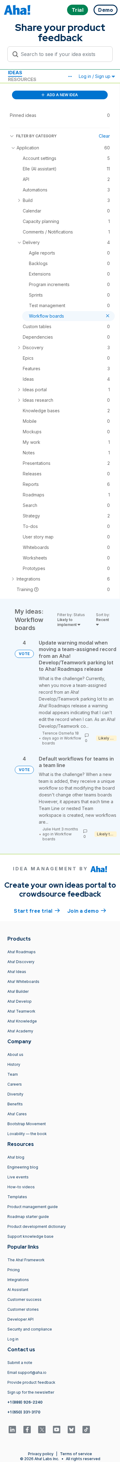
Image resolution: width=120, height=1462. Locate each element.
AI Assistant (17, 1289)
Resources (22, 79)
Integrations (18, 1279)
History (13, 1064)
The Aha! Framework (26, 1260)
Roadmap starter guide (28, 1216)
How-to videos (21, 1187)
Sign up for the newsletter (30, 1392)
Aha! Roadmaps (21, 952)
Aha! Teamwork (21, 1011)
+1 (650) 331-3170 (23, 1412)
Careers (14, 1084)
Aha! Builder (18, 991)
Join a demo (86, 911)
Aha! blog (15, 1157)
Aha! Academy (20, 1031)
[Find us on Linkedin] (12, 1429)
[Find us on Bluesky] (71, 1429)
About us (15, 1054)
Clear (104, 136)
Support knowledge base (30, 1236)
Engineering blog (22, 1167)
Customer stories (23, 1309)
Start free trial (37, 911)
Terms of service (76, 1453)
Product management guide (32, 1206)
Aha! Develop (19, 1001)
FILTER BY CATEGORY (36, 136)
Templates (17, 1196)
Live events (18, 1177)
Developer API (20, 1319)
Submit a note (19, 1362)
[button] (70, 76)
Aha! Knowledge (22, 1021)
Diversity (15, 1094)
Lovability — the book (27, 1133)
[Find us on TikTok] (86, 1429)
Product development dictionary (36, 1226)
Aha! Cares (17, 1114)
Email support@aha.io (26, 1372)
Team (12, 1074)
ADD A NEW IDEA (62, 94)
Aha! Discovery (20, 961)
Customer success (24, 1299)
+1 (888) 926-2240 (24, 1402)
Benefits (15, 1104)
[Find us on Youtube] (57, 1429)
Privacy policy (41, 1453)
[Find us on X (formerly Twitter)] (42, 1429)
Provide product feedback (31, 1382)
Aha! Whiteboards (23, 981)
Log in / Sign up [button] (95, 76)
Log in (12, 1339)
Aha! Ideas (16, 971)
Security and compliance (29, 1329)
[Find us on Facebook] (27, 1429)
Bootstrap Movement (26, 1123)
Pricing (13, 1269)
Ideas (15, 72)
